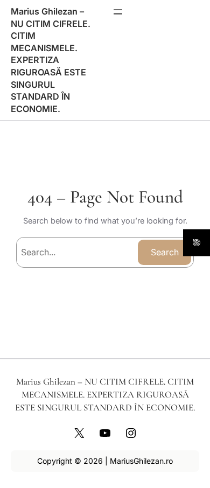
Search (165, 252)
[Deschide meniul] (117, 11)
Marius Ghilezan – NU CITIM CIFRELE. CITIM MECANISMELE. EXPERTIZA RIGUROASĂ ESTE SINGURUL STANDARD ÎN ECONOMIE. (50, 60)
